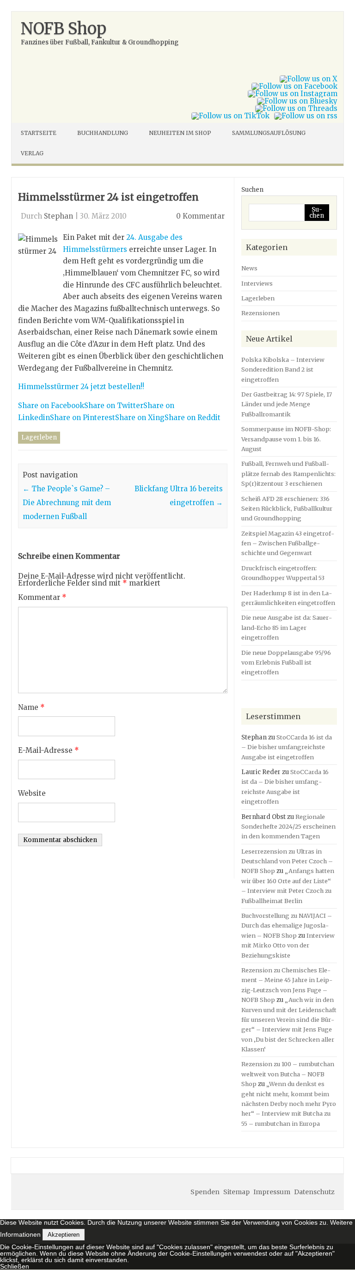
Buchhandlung (102, 132)
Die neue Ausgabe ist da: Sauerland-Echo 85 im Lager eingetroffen (286, 627)
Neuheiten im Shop (180, 132)
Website (32, 793)
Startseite (38, 132)
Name (31, 707)
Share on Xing (140, 417)
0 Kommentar (200, 216)
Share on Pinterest (82, 417)
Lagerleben (39, 437)
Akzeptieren (64, 1234)
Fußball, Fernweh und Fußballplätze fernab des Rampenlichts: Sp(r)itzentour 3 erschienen (288, 473)
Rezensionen (260, 313)
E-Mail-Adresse (48, 750)
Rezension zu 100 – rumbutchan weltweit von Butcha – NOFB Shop (287, 1073)
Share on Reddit (192, 417)
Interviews (257, 283)
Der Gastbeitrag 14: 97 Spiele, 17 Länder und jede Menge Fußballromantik (286, 404)
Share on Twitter (113, 405)
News (249, 268)
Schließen (14, 1266)
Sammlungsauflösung (269, 132)
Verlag (32, 153)
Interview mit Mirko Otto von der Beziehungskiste (288, 945)
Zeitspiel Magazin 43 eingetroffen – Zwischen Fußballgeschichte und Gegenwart (287, 543)
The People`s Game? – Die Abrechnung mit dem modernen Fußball (67, 502)
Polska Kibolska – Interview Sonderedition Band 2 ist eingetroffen (282, 369)
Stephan (58, 216)
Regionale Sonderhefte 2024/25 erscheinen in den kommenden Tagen (288, 826)
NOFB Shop (63, 28)
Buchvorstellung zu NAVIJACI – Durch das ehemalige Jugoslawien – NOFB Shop (286, 925)
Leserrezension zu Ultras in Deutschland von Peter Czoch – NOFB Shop (287, 861)
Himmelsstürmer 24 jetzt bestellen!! (81, 386)
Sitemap (236, 1192)
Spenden (205, 1192)
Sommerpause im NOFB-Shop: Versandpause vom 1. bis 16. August (286, 438)
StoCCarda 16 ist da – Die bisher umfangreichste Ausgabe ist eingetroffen (286, 747)
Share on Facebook (51, 405)
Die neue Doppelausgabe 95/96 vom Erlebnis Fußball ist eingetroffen (286, 662)
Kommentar (42, 597)
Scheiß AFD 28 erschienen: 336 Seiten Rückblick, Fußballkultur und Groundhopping (286, 508)
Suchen (252, 190)
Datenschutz (314, 1192)
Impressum (271, 1192)
